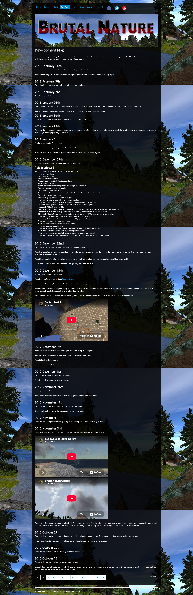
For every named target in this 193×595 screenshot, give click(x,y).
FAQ (56, 7)
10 (92, 577)
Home (38, 7)
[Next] (98, 577)
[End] (103, 577)
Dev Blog (64, 7)
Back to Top (153, 591)
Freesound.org (67, 279)
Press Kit (100, 7)
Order (82, 7)
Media (74, 7)
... (68, 577)
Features (47, 7)
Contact (90, 7)
